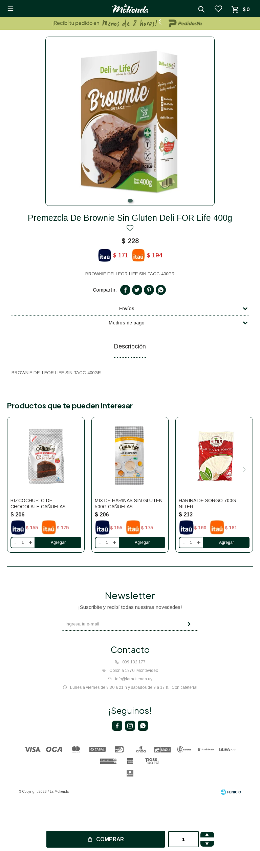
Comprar (110, 839)
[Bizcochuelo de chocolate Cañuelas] (46, 455)
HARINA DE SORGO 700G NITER (207, 503)
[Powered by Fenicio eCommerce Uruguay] (231, 792)
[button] (130, 201)
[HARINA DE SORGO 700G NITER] (214, 455)
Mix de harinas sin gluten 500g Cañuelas (128, 503)
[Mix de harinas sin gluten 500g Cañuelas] (130, 455)
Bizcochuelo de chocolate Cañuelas (38, 503)
